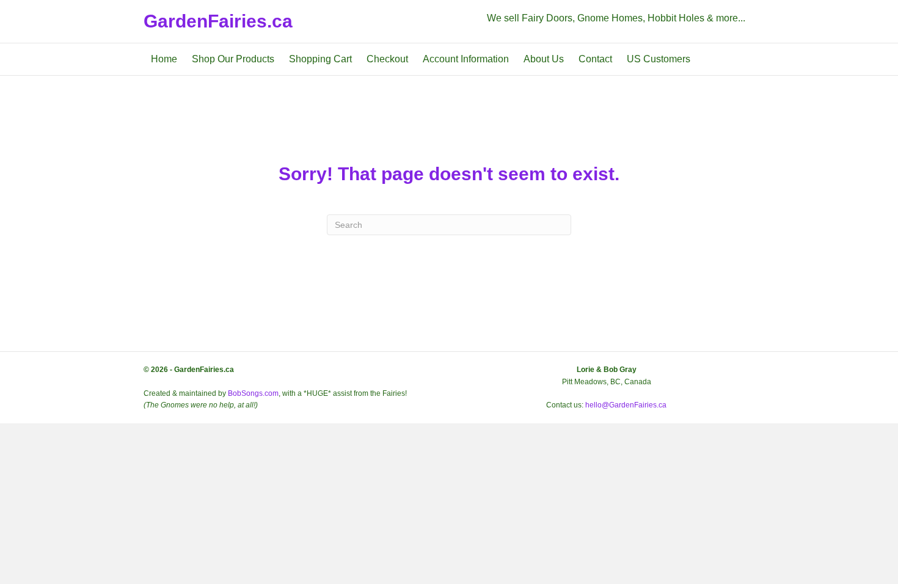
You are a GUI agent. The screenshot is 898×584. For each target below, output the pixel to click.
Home (164, 59)
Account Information (466, 59)
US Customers (658, 59)
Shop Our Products (233, 59)
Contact (595, 59)
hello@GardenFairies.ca (625, 405)
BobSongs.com (253, 393)
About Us (544, 59)
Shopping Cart (320, 59)
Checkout (387, 59)
